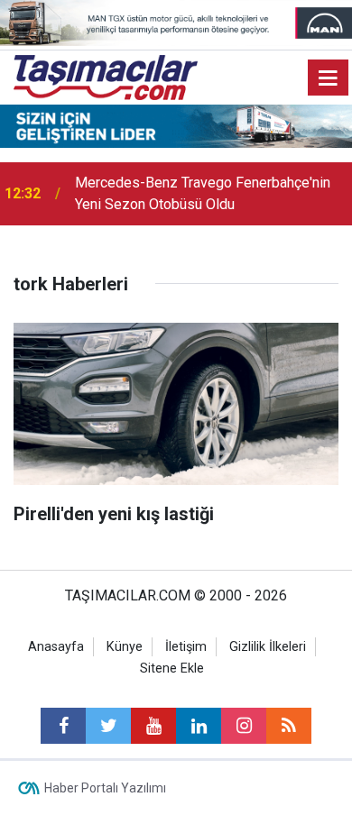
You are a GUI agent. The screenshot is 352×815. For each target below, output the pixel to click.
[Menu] (328, 78)
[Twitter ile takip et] (108, 726)
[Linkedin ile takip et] (198, 726)
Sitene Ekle (172, 668)
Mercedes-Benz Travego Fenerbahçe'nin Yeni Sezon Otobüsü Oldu (202, 193)
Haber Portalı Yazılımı (105, 788)
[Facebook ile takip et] (63, 726)
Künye (125, 647)
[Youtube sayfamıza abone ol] (153, 726)
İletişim (186, 647)
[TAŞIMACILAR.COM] (106, 76)
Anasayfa (56, 647)
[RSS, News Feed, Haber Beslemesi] (288, 726)
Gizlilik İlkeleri (267, 647)
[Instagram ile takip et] (243, 726)
